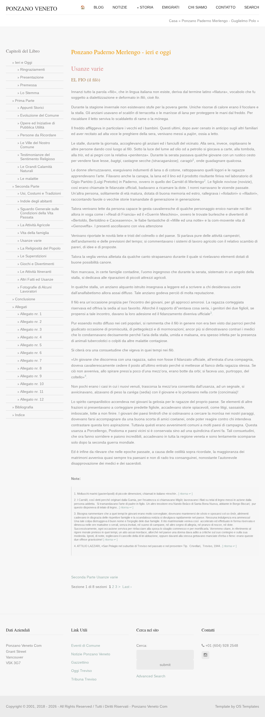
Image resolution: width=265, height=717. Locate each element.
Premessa (28, 85)
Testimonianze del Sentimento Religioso (37, 157)
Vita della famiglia (34, 233)
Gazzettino (80, 662)
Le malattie (29, 178)
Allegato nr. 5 (31, 345)
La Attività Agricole (35, 225)
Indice (20, 415)
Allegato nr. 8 (31, 368)
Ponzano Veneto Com (149, 706)
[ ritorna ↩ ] (185, 493)
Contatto (225, 7)
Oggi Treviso (81, 671)
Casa (174, 21)
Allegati (21, 307)
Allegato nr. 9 (31, 376)
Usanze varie (31, 240)
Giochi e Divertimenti (37, 264)
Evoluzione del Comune (39, 115)
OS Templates (247, 706)
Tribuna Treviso (84, 679)
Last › (127, 587)
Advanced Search (150, 676)
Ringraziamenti (32, 69)
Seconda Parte (27, 186)
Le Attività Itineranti (35, 271)
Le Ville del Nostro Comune (35, 145)
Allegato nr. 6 (31, 353)
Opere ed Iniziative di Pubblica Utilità (37, 125)
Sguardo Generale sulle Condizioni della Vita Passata (39, 213)
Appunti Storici (32, 107)
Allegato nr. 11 (31, 391)
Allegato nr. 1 (31, 314)
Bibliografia (24, 407)
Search (251, 7)
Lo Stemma (29, 93)
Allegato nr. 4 (31, 337)
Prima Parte (24, 100)
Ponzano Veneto (31, 8)
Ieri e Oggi (23, 62)
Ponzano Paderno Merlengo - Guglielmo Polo (219, 21)
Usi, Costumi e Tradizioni (40, 193)
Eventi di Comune (85, 645)
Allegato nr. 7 (31, 360)
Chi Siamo (197, 7)
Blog (99, 7)
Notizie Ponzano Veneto (90, 654)
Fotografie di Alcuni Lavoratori (35, 289)
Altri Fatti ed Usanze (36, 279)
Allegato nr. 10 (32, 384)
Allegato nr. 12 (32, 399)
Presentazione (32, 77)
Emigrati (170, 7)
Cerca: (141, 645)
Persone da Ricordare (38, 135)
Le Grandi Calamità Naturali (36, 169)
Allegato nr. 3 (31, 329)
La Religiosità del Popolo (40, 248)
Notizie (120, 7)
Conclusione (25, 299)
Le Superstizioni (33, 256)
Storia (146, 7)
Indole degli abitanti (36, 201)
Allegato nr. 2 (31, 322)
